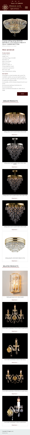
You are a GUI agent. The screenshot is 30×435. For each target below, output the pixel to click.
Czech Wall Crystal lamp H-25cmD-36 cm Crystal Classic (15, 391)
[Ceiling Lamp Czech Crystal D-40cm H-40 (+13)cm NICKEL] (15, 149)
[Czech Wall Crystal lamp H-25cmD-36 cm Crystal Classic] (15, 377)
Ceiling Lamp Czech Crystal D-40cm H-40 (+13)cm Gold (15, 195)
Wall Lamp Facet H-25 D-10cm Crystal (15, 297)
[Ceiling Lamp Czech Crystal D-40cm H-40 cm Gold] (15, 213)
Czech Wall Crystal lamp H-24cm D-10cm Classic (15, 359)
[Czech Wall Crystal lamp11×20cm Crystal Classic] (15, 408)
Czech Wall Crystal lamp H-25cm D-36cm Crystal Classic (15, 328)
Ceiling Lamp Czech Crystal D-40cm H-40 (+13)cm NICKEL (15, 163)
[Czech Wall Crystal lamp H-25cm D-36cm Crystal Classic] (15, 314)
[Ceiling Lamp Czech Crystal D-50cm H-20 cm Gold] (15, 118)
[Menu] (26, 7)
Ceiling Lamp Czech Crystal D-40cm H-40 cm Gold (15, 226)
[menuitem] (22, 7)
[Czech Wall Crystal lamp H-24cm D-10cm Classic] (15, 346)
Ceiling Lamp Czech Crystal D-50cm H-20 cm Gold (15, 131)
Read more (14, 134)
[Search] (22, 7)
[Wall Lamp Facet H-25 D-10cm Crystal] (15, 283)
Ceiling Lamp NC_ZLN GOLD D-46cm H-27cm (15, 258)
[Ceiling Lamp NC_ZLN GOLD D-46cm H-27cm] (15, 244)
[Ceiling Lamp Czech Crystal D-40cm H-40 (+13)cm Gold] (15, 181)
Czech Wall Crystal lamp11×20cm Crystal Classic (15, 422)
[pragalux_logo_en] (12, 7)
